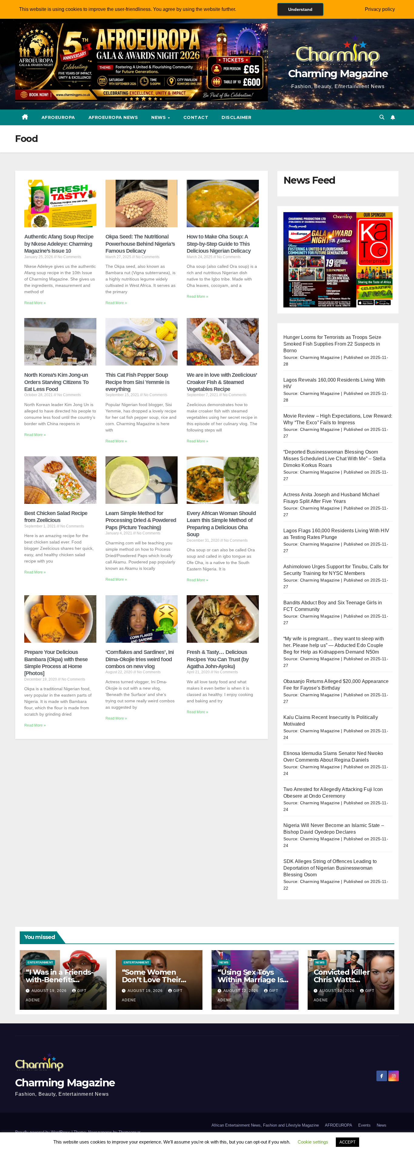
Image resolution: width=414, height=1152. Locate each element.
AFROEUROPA (58, 117)
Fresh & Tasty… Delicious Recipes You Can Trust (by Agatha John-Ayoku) (218, 659)
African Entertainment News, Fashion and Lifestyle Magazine (265, 1125)
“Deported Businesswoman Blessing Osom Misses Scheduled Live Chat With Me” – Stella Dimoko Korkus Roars (334, 458)
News (159, 117)
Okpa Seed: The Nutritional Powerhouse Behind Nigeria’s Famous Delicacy (140, 244)
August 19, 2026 (50, 991)
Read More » (35, 303)
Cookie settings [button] (313, 1141)
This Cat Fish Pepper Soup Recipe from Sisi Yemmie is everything (137, 382)
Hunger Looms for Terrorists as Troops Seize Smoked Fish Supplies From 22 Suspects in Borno (332, 344)
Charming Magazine (338, 73)
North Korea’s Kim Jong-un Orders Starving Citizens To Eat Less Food (56, 382)
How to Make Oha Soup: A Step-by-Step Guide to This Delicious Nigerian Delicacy (219, 244)
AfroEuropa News (113, 117)
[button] (381, 117)
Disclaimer (236, 117)
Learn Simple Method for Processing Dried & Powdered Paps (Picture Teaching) (140, 520)
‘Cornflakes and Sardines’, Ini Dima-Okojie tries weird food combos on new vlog (139, 659)
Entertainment (40, 962)
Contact (196, 117)
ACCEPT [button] (347, 1142)
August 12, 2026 (241, 991)
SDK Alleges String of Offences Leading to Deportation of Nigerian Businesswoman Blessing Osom (330, 868)
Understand (300, 9)
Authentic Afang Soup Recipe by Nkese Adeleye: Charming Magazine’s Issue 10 (58, 244)
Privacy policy (380, 9)
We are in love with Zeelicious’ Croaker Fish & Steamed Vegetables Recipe (222, 382)
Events (364, 1125)
